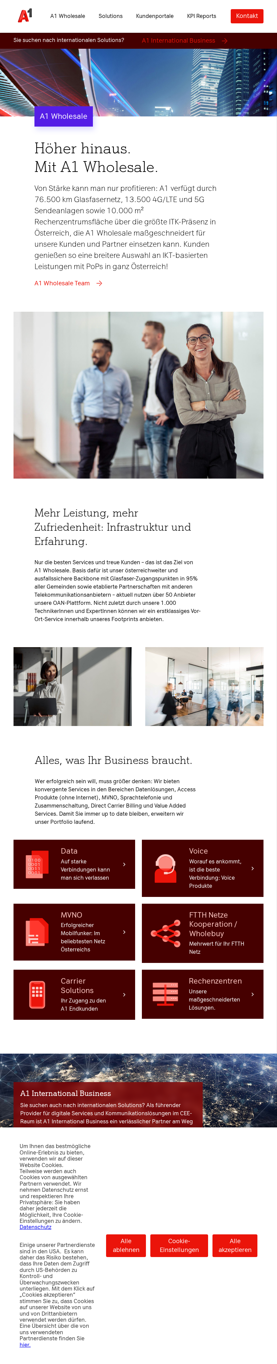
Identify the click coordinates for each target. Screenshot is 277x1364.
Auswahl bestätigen (171, 794)
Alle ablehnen (126, 1245)
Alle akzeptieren (235, 1245)
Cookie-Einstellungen (179, 1245)
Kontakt (247, 16)
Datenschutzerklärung (43, 589)
